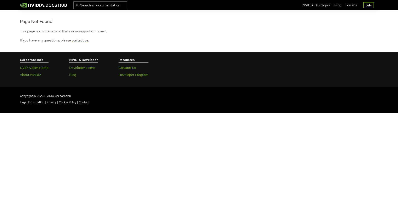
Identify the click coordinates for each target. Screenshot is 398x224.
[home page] (43, 5)
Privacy (52, 102)
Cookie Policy (67, 102)
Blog (337, 5)
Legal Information (32, 102)
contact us (80, 40)
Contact (84, 102)
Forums (351, 5)
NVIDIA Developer (316, 5)
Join (368, 5)
